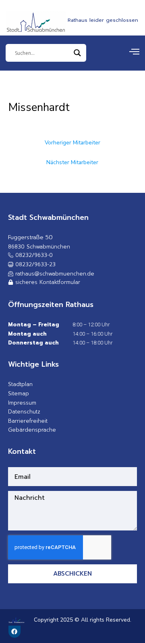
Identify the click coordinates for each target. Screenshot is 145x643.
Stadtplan (20, 384)
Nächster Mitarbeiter (72, 162)
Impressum (22, 403)
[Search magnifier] (77, 52)
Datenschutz (24, 411)
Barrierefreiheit (28, 421)
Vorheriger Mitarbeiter (72, 142)
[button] (32, 264)
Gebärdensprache (32, 430)
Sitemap (18, 393)
